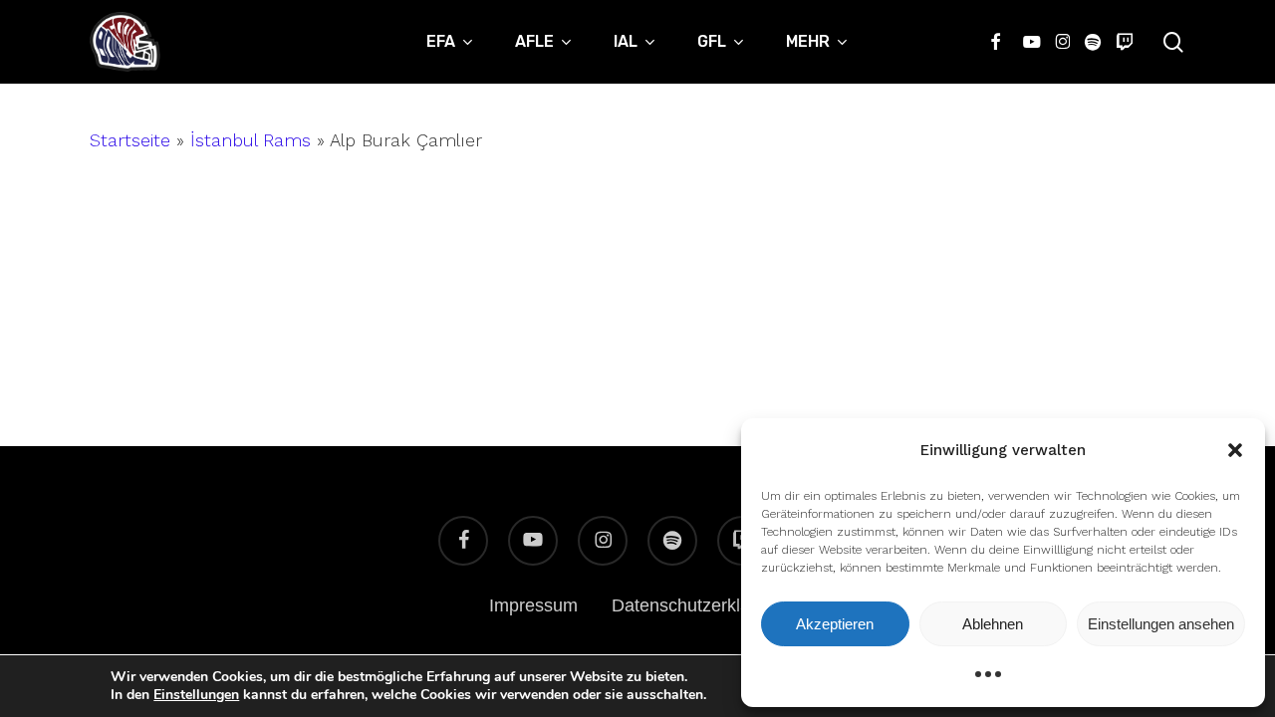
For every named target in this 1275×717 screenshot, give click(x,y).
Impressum (533, 605)
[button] (1235, 450)
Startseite (130, 139)
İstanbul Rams (250, 139)
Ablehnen (992, 623)
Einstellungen (196, 695)
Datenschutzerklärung (699, 605)
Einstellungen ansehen (1161, 623)
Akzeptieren (835, 623)
